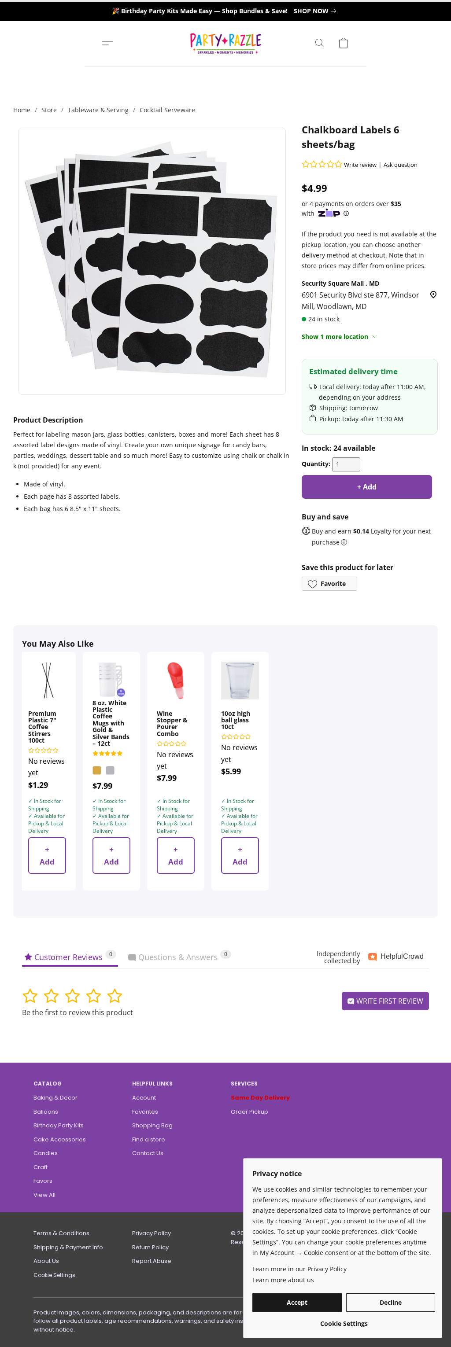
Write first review (389, 1001)
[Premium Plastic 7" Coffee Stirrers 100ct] (47, 680)
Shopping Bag (152, 1125)
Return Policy (150, 1247)
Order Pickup (249, 1112)
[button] (225, 43)
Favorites (145, 1112)
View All (44, 1195)
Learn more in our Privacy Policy (299, 1269)
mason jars (87, 434)
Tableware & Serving (98, 110)
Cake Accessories (59, 1139)
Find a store (148, 1139)
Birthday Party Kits (58, 1125)
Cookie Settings (54, 1275)
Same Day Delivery (260, 1097)
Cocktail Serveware (167, 110)
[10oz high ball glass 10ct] (240, 680)
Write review (360, 165)
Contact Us (147, 1153)
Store (49, 110)
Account (144, 1097)
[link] (317, 11)
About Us (46, 1261)
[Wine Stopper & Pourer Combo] (176, 680)
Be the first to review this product (77, 1012)
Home (21, 110)
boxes (187, 434)
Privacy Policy (151, 1233)
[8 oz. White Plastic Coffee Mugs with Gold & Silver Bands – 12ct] (111, 680)
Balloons (45, 1112)
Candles (45, 1153)
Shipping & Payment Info (68, 1247)
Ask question (401, 165)
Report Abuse (151, 1261)
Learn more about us (283, 1280)
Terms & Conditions (61, 1233)
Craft (40, 1167)
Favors (42, 1181)
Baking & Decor (55, 1097)
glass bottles (125, 434)
